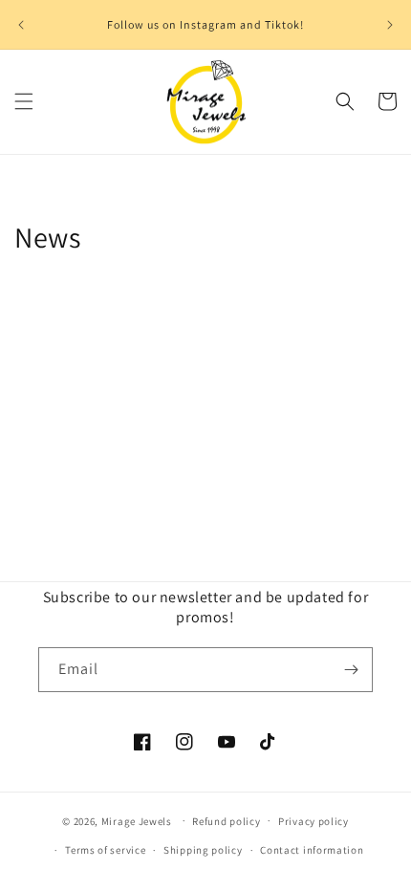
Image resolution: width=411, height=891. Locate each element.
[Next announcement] (390, 25)
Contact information (311, 850)
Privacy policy (313, 821)
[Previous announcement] (21, 25)
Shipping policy (203, 850)
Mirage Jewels (136, 820)
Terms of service (105, 850)
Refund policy (226, 821)
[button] (24, 101)
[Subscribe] (351, 669)
